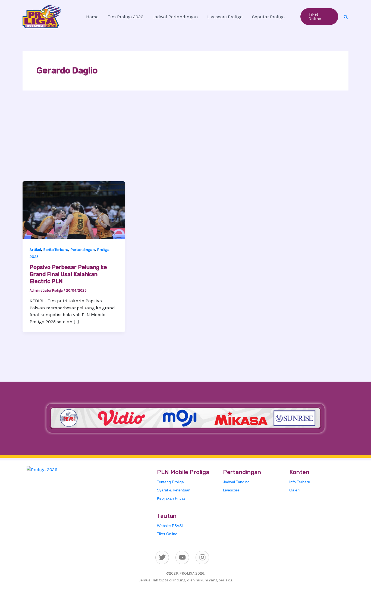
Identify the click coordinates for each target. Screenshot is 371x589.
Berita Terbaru (55, 249)
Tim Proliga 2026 (125, 16)
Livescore (231, 490)
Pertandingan (82, 249)
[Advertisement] (185, 140)
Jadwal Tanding (236, 482)
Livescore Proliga (225, 16)
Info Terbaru (299, 482)
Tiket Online (167, 534)
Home (92, 16)
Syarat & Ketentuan (173, 490)
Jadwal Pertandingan (175, 16)
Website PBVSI (170, 525)
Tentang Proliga (170, 482)
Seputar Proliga (268, 16)
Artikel (35, 249)
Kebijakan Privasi (171, 498)
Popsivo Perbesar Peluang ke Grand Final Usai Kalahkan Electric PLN (68, 274)
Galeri (294, 490)
